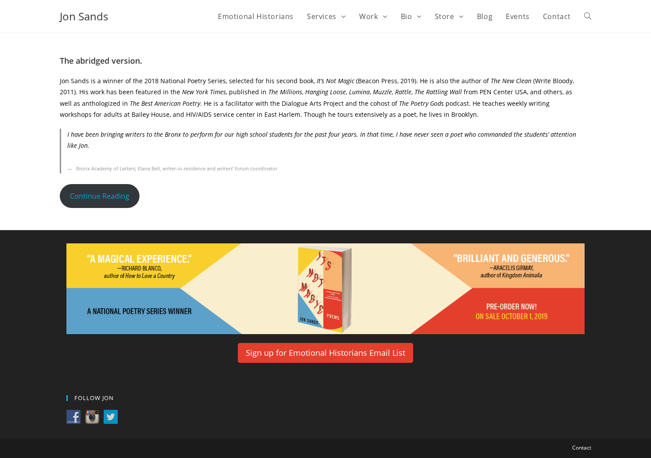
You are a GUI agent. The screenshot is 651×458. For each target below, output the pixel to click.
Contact (581, 447)
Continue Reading (99, 196)
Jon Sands (84, 16)
